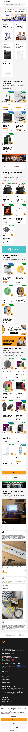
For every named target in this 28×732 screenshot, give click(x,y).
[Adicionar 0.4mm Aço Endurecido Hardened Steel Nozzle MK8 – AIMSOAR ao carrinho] (12, 410)
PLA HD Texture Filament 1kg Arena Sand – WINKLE (19, 415)
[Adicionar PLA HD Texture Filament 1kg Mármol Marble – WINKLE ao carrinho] (12, 432)
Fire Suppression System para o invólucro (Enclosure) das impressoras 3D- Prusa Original (20, 221)
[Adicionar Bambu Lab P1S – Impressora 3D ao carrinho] (12, 121)
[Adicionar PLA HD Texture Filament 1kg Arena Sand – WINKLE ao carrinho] (25, 410)
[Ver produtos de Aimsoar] (9, 166)
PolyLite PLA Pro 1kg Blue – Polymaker (20, 299)
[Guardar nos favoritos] (11, 109)
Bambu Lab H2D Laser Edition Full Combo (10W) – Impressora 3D (7, 148)
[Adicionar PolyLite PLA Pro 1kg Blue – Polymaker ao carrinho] (25, 295)
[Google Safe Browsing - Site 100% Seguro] (6, 660)
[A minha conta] (25, 2)
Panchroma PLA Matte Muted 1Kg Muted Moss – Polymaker (7, 395)
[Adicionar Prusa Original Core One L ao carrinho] (12, 214)
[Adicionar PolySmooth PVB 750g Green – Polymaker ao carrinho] (12, 295)
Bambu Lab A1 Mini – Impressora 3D (7, 105)
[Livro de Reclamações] (15, 660)
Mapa (17, 44)
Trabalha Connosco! (6, 682)
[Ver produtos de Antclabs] (20, 166)
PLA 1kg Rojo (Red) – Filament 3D (20, 394)
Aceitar (14, 719)
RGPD (3, 680)
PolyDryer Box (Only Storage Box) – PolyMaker (7, 278)
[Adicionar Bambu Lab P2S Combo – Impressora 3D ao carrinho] (25, 432)
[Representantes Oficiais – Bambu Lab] (14, 484)
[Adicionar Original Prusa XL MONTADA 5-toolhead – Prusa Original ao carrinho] (12, 193)
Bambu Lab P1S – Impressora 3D (6, 126)
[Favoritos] (21, 2)
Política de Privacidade (6, 676)
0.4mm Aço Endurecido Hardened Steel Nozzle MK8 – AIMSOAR (7, 415)
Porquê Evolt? (7, 63)
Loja (14, 468)
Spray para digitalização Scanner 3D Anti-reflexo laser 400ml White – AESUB (7, 459)
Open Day (5, 44)
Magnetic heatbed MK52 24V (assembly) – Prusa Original (7, 240)
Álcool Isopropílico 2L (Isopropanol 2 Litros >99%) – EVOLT (20, 459)
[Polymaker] (14, 158)
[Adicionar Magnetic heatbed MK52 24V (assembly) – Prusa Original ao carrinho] (12, 235)
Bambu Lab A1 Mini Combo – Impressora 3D (20, 126)
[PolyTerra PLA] (14, 330)
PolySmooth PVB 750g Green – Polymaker (7, 299)
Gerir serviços (13, 716)
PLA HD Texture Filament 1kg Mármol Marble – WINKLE (7, 437)
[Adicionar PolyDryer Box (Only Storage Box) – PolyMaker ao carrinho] (12, 273)
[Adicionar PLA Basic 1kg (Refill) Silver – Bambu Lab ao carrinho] (12, 368)
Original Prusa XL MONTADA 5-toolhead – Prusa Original (7, 198)
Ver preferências (14, 727)
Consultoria (19, 26)
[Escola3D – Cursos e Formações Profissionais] (14, 17)
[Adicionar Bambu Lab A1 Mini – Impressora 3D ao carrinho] (12, 101)
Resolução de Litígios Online (7, 679)
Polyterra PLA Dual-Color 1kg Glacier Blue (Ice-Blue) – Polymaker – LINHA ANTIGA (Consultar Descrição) (7, 321)
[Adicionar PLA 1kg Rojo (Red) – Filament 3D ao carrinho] (25, 390)
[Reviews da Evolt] (11, 656)
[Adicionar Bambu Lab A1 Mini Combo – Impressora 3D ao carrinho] (25, 121)
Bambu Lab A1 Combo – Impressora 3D (20, 105)
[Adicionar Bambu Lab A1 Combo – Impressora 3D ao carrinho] (25, 101)
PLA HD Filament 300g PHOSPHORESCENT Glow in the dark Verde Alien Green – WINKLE (20, 373)
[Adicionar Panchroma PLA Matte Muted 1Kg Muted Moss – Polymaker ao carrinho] (12, 390)
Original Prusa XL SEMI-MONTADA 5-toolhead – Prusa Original (20, 198)
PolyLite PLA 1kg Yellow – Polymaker (20, 278)
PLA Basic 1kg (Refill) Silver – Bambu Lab (7, 372)
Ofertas (14, 472)
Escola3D (5, 26)
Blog (2, 673)
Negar (14, 723)
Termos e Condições (6, 674)
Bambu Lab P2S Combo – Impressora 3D (20, 437)
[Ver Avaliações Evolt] (14, 565)
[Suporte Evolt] (14, 341)
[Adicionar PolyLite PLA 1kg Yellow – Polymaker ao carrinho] (25, 273)
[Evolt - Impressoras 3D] (7, 2)
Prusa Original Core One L (7, 219)
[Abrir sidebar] (2, 1)
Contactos (14, 477)
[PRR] (13, 666)
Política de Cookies (13, 730)
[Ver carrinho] (23, 2)
